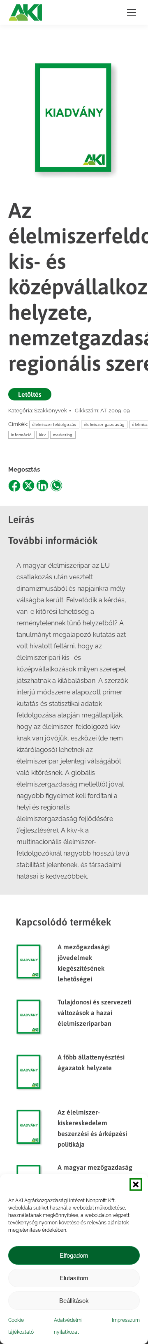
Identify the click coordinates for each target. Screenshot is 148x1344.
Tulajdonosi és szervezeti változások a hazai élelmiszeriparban (94, 1012)
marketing (63, 435)
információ (21, 435)
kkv (42, 435)
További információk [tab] (53, 540)
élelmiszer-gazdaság (104, 424)
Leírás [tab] (21, 519)
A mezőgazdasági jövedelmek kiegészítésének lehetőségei (84, 963)
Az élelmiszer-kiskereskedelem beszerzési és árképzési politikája (92, 1128)
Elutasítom (74, 1278)
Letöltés (30, 394)
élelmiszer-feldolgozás (54, 424)
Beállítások (74, 1300)
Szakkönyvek (50, 410)
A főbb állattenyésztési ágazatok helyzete (91, 1062)
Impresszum (126, 1320)
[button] (136, 1184)
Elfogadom (74, 1255)
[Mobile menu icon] (131, 12)
